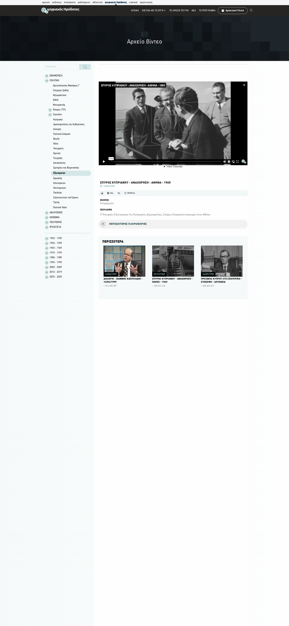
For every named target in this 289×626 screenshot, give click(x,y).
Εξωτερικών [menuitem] (59, 173)
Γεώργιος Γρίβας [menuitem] (61, 90)
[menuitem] (251, 10)
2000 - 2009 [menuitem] (56, 267)
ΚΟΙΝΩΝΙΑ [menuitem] (55, 217)
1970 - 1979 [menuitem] (56, 253)
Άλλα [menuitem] (55, 143)
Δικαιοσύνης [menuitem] (59, 163)
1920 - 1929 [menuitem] (56, 238)
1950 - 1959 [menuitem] (56, 243)
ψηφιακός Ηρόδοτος (116, 2)
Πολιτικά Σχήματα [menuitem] (61, 134)
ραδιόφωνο (84, 2)
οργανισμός (146, 2)
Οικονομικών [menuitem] (59, 188)
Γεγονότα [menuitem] (57, 114)
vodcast (133, 2)
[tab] (173, 224)
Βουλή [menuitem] (56, 139)
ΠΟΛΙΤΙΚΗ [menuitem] (54, 80)
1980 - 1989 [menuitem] (56, 257)
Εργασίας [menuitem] (57, 178)
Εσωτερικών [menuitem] (59, 183)
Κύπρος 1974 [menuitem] (59, 109)
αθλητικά (97, 2)
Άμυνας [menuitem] (56, 153)
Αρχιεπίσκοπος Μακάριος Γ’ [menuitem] (66, 85)
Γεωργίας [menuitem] (57, 158)
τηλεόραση (70, 2)
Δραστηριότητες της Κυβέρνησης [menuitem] (68, 124)
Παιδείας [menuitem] (57, 193)
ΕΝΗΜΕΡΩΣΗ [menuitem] (56, 75)
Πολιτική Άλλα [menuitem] (60, 207)
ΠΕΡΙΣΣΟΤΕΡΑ (112, 241)
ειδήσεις (57, 2)
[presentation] (173, 224)
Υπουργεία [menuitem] (58, 148)
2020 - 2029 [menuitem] (56, 277)
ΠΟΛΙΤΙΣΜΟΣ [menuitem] (56, 222)
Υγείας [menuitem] (56, 202)
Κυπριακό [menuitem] (58, 119)
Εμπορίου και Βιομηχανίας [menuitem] (66, 168)
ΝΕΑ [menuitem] (194, 10)
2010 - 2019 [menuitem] (56, 272)
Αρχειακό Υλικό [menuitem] (235, 10)
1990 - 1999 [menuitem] (56, 262)
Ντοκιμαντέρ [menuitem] (59, 105)
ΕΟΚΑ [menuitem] (55, 100)
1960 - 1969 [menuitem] (56, 248)
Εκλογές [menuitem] (57, 129)
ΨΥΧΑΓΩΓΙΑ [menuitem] (55, 227)
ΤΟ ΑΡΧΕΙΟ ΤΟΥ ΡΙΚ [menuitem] (179, 10)
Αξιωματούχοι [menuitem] (59, 95)
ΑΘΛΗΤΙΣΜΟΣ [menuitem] (56, 212)
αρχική (46, 2)
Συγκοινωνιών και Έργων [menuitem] (65, 197)
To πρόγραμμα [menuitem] (207, 10)
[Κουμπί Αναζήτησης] (85, 67)
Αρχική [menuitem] (135, 10)
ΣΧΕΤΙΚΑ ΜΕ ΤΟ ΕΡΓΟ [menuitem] (152, 10)
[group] (69, 147)
